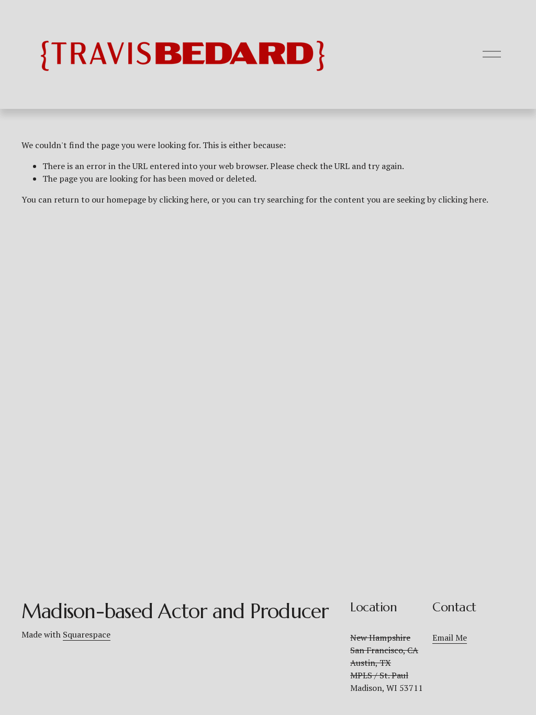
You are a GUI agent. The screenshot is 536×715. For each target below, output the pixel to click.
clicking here (183, 199)
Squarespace (86, 634)
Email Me (449, 637)
